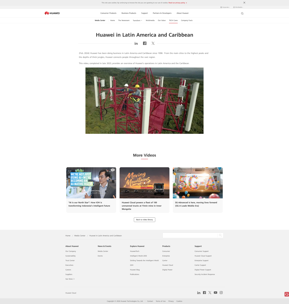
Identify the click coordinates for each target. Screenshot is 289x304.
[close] (244, 2)
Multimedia (150, 20)
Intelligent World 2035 (138, 256)
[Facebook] (144, 44)
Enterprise (166, 256)
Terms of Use (161, 301)
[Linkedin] (136, 44)
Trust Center (70, 260)
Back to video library (144, 220)
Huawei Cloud (167, 265)
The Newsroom (123, 20)
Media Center (100, 20)
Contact (150, 301)
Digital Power (167, 270)
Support (144, 13)
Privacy (171, 301)
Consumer (166, 251)
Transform (136, 21)
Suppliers (68, 274)
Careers (68, 270)
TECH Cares (173, 20)
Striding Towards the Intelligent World (144, 260)
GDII (131, 265)
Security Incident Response (205, 274)
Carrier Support (200, 265)
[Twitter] (153, 44)
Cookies (179, 301)
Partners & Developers (162, 13)
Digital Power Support (203, 270)
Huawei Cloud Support (203, 256)
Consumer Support (202, 251)
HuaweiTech (134, 251)
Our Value (162, 20)
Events (100, 256)
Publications (134, 274)
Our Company (70, 251)
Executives (69, 265)
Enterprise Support (201, 260)
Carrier (164, 260)
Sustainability (70, 256)
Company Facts (186, 20)
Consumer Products (108, 13)
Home (112, 20)
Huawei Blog (135, 270)
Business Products (129, 13)
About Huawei (183, 13)
